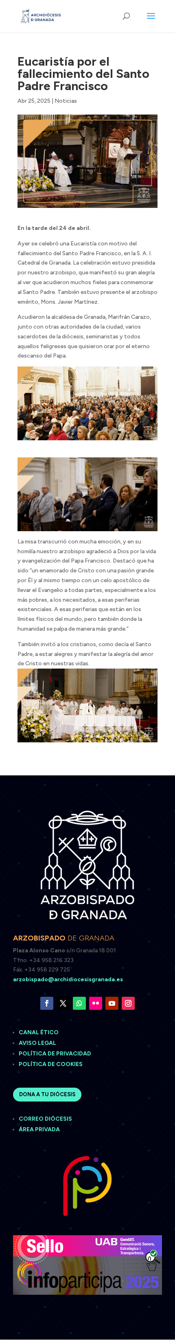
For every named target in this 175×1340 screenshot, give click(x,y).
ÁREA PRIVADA (39, 1129)
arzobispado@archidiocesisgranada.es (68, 979)
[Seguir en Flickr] (95, 1003)
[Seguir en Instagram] (128, 1003)
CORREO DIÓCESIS (45, 1118)
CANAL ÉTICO (39, 1032)
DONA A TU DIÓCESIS (47, 1094)
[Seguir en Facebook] (46, 1003)
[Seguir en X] (63, 1003)
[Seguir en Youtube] (111, 1003)
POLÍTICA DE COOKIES (51, 1064)
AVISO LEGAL (38, 1043)
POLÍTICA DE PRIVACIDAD (55, 1053)
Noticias (66, 100)
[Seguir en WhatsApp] (79, 1003)
